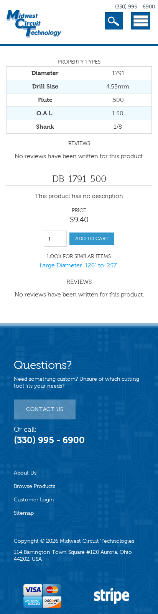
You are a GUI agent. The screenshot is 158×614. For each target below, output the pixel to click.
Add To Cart (92, 238)
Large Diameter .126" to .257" (79, 265)
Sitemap (24, 513)
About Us (25, 473)
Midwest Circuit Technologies (97, 541)
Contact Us (44, 409)
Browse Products (34, 486)
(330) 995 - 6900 (135, 7)
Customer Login (34, 500)
